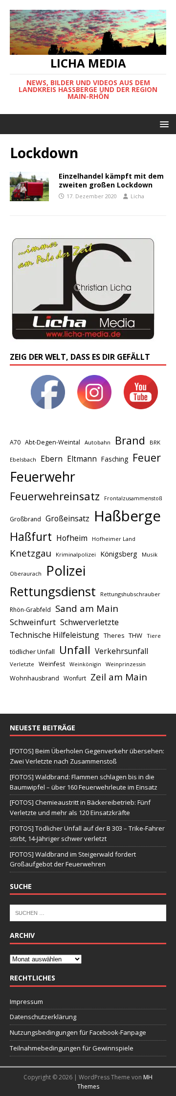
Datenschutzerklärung (43, 1016)
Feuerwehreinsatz (55, 496)
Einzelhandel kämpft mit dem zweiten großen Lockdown (111, 180)
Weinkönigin (85, 664)
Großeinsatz (67, 518)
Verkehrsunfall (121, 651)
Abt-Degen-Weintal (52, 442)
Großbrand (25, 519)
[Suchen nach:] (88, 912)
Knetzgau (30, 553)
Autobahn (97, 442)
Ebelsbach (23, 459)
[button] (163, 124)
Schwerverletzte (89, 622)
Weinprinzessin (126, 664)
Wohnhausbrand (34, 678)
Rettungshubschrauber (130, 594)
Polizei (66, 570)
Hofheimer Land (113, 538)
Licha (137, 196)
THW (135, 635)
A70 (15, 442)
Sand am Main (86, 608)
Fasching (114, 459)
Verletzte (22, 664)
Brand (130, 440)
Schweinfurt (33, 622)
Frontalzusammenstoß (133, 498)
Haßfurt (31, 536)
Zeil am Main (118, 677)
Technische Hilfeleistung (54, 635)
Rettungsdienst (53, 591)
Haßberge (127, 516)
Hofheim (72, 538)
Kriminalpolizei (76, 554)
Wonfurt (75, 678)
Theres (114, 635)
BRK (155, 442)
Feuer (146, 457)
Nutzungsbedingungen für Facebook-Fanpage (78, 1032)
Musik (149, 554)
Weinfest (52, 663)
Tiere (154, 635)
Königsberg (118, 554)
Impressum (26, 1001)
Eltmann (82, 459)
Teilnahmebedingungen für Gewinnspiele (71, 1048)
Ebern (52, 458)
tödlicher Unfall (32, 651)
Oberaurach (26, 573)
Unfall (74, 649)
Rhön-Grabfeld (30, 610)
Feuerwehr (42, 476)
